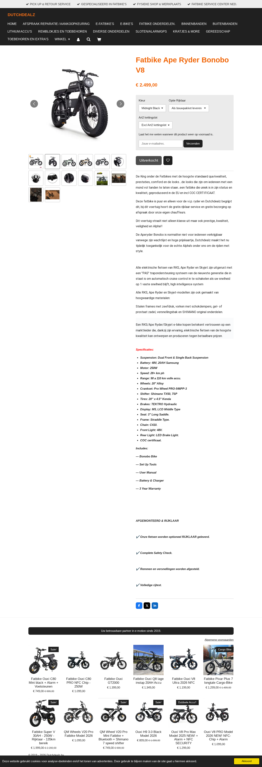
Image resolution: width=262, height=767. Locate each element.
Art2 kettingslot (148, 117)
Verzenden (193, 143)
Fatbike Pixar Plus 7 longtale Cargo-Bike (218, 680)
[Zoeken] (88, 39)
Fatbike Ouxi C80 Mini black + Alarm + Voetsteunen (43, 682)
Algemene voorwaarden (219, 639)
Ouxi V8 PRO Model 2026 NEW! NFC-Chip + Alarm (218, 735)
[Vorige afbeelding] (34, 104)
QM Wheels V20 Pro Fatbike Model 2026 (78, 734)
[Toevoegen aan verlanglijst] (167, 160)
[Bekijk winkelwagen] (99, 39)
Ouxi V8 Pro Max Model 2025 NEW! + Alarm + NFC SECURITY (183, 737)
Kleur (142, 100)
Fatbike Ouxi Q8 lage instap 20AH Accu (148, 680)
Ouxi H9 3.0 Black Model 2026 (148, 734)
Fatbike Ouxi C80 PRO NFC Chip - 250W (78, 682)
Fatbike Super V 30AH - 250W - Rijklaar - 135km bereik (43, 737)
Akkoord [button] (247, 761)
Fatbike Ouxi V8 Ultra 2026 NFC (183, 680)
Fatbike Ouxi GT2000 (113, 680)
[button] (35, 161)
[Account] (78, 39)
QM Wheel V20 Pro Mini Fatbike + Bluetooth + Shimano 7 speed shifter (113, 737)
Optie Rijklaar (177, 100)
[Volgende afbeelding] (120, 104)
